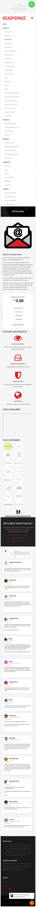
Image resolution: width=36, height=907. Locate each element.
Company (6, 189)
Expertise (6, 139)
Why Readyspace (9, 196)
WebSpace (7, 35)
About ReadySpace (10, 193)
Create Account (18, 325)
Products (6, 28)
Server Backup (9, 55)
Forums (6, 173)
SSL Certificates (9, 66)
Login (20, 4)
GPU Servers (8, 116)
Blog (6, 169)
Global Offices (9, 204)
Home (4, 24)
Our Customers (9, 177)
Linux (6, 78)
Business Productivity (11, 127)
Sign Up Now (20, 10)
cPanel (6, 85)
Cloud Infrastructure (11, 97)
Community (6, 162)
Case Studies (8, 158)
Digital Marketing (10, 123)
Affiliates (7, 185)
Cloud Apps (8, 32)
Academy (7, 166)
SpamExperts (8, 43)
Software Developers (11, 93)
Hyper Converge (9, 112)
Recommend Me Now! (18, 538)
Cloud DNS (7, 58)
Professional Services (11, 146)
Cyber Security (9, 131)
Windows (7, 81)
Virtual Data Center (10, 104)
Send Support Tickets (21, 8)
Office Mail (8, 39)
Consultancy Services (11, 154)
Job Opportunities (10, 200)
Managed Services (10, 150)
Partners (7, 181)
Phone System (8, 74)
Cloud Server (8, 70)
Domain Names (9, 62)
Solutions (6, 120)
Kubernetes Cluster (10, 100)
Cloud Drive (8, 47)
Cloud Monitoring (10, 51)
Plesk (6, 89)
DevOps (6, 135)
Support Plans (9, 143)
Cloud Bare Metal (10, 108)
